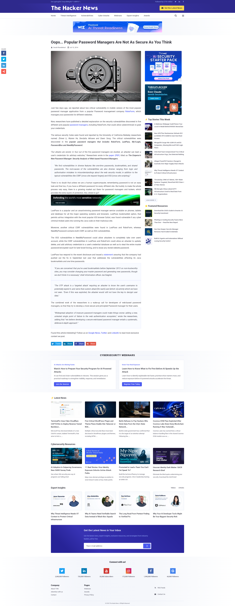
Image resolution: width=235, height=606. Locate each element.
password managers (79, 125)
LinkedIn (115, 333)
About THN (55, 589)
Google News (94, 333)
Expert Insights (133, 16)
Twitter (104, 333)
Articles (181, 488)
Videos (173, 488)
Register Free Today (132, 384)
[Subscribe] (147, 545)
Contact (53, 595)
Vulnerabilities (87, 16)
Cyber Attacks (103, 16)
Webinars (118, 16)
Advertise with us (57, 592)
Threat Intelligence (68, 16)
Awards (147, 16)
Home (53, 16)
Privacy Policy (89, 595)
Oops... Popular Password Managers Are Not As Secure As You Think (111, 42)
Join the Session (62, 384)
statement (108, 254)
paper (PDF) (114, 155)
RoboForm (130, 111)
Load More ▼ (151, 200)
